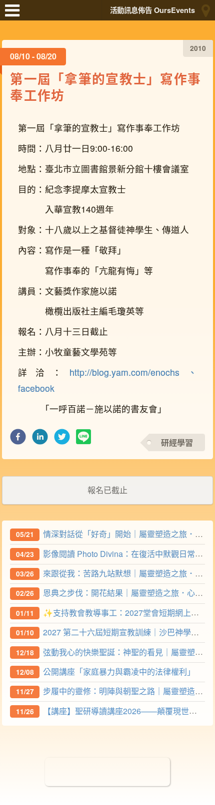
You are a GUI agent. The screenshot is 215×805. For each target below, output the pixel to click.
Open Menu (15, 14)
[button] (18, 439)
